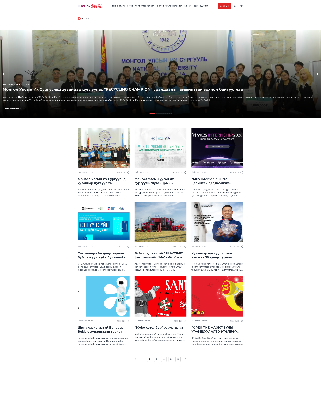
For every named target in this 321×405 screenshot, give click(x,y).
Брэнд (130, 6)
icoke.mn (224, 6)
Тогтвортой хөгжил (144, 6)
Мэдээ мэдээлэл (200, 6)
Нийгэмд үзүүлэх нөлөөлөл (169, 6)
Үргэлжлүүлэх (13, 109)
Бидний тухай (118, 6)
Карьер (187, 6)
